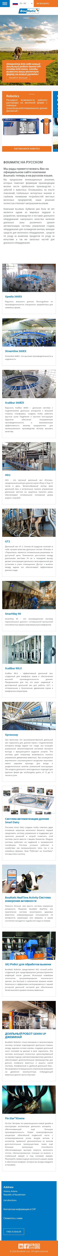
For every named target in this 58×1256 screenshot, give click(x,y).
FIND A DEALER (13, 1231)
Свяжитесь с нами (13, 1218)
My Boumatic (43, 3)
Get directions (10, 1200)
